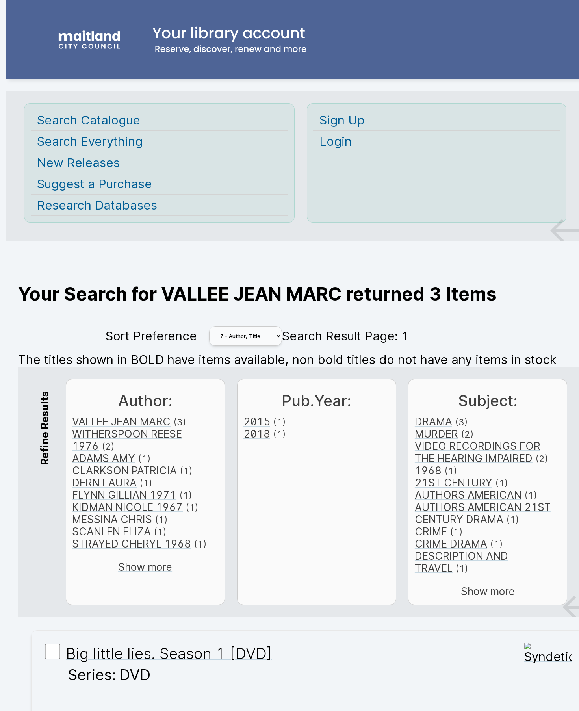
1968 (428, 470)
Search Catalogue (88, 120)
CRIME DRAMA (451, 544)
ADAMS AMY (103, 458)
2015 (256, 422)
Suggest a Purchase (94, 183)
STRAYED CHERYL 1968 (131, 544)
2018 (256, 434)
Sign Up (342, 120)
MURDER (436, 434)
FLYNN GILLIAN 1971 (124, 495)
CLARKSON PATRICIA (124, 470)
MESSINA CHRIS (112, 519)
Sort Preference (151, 336)
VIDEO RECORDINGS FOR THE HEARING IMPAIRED (477, 452)
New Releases (78, 162)
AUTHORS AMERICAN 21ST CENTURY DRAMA (483, 513)
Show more (145, 567)
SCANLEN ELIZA (111, 531)
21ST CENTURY (453, 483)
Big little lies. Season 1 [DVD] (169, 653)
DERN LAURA (104, 483)
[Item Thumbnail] (548, 656)
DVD (134, 675)
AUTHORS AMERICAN (468, 495)
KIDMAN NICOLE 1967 (127, 507)
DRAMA (433, 422)
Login (335, 141)
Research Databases (97, 205)
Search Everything (90, 141)
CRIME (431, 531)
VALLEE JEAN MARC (121, 422)
